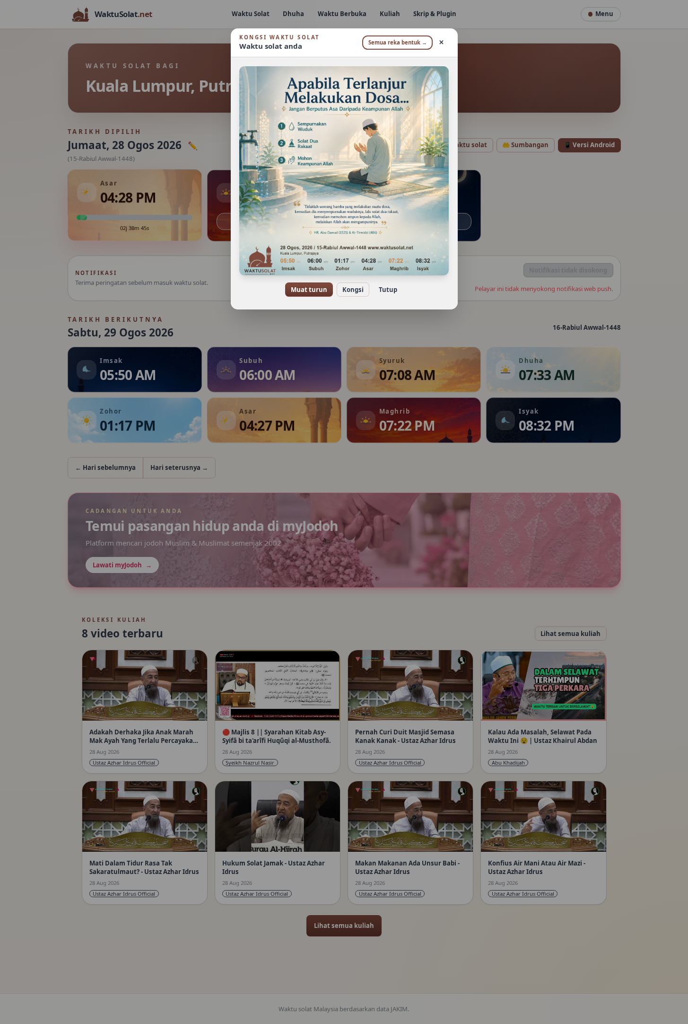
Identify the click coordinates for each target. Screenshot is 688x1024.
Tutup (388, 289)
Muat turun (309, 289)
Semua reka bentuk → (397, 42)
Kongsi (353, 289)
